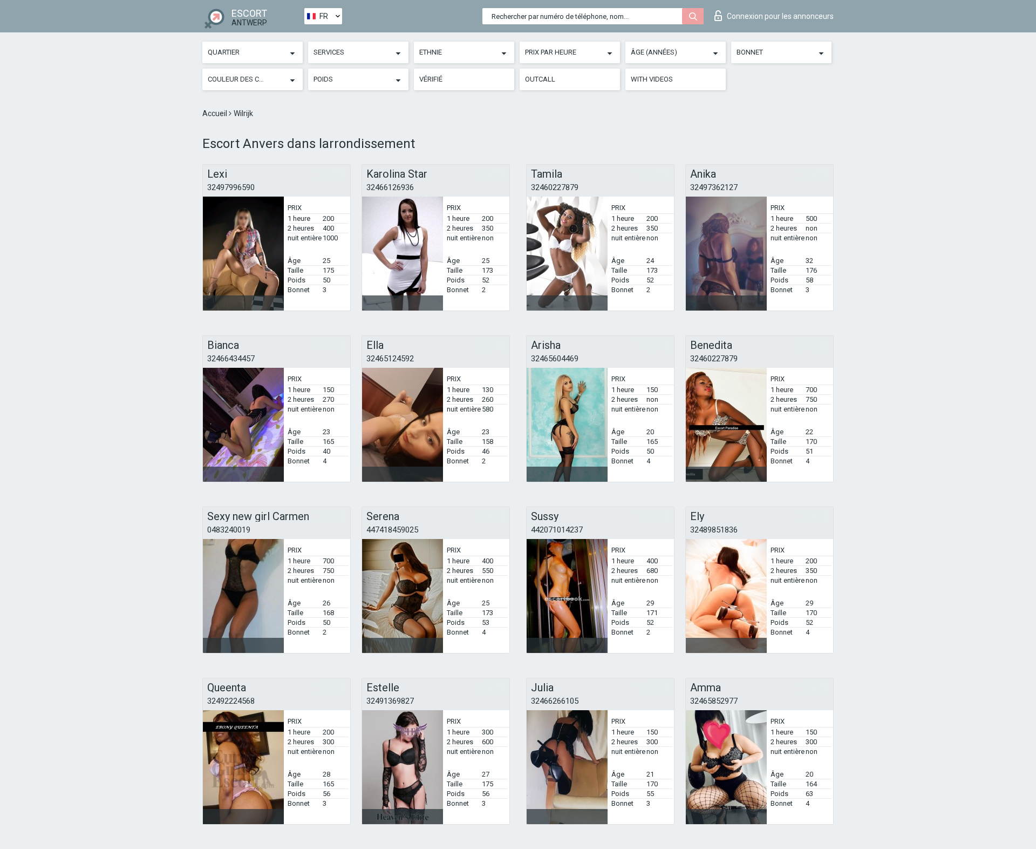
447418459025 (392, 530)
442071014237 (557, 530)
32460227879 (554, 187)
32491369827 (390, 701)
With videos (652, 79)
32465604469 (554, 358)
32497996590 (231, 187)
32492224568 (231, 701)
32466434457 (231, 358)
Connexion (780, 16)
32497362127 (714, 187)
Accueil (215, 113)
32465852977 (714, 701)
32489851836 (714, 530)
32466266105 (554, 701)
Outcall (540, 79)
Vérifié (430, 79)
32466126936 (390, 187)
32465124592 (390, 358)
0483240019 (228, 530)
